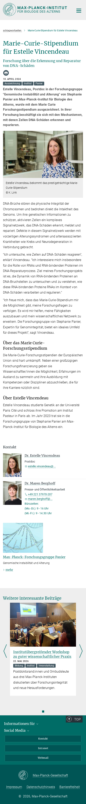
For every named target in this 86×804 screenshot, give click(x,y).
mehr (9, 570)
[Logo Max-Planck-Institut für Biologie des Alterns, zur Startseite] (35, 9)
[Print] (6, 73)
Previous (5, 651)
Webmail (43, 757)
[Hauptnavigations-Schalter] (79, 11)
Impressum (14, 787)
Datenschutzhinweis (41, 787)
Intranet (43, 748)
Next (81, 651)
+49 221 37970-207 (40, 494)
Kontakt (43, 738)
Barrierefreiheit (69, 787)
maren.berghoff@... (40, 498)
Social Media (15, 731)
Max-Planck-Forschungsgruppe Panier (34, 557)
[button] (79, 174)
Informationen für (20, 724)
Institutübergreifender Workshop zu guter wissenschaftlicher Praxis (42, 654)
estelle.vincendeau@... (42, 466)
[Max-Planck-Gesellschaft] (25, 775)
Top (77, 719)
